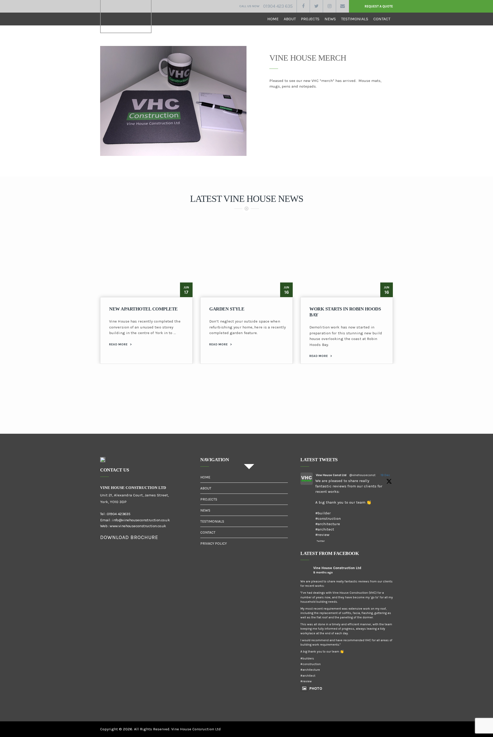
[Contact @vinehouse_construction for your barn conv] (175, 412)
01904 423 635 (278, 6)
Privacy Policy (213, 543)
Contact (381, 18)
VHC (125, 16)
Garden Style (226, 308)
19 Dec (385, 475)
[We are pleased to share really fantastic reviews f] (388, 412)
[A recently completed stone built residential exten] (105, 412)
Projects (310, 18)
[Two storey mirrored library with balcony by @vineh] (34, 412)
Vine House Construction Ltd (337, 568)
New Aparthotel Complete (143, 308)
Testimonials (354, 18)
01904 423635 (118, 514)
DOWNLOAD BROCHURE (129, 537)
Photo (315, 688)
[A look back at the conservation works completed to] (317, 412)
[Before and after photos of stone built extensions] (459, 412)
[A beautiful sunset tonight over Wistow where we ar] (246, 412)
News (330, 18)
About (290, 18)
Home (273, 18)
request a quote (379, 6)
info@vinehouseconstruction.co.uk (141, 520)
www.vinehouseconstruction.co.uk (138, 526)
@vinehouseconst (362, 475)
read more (120, 344)
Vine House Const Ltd (331, 475)
